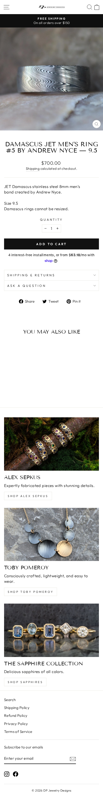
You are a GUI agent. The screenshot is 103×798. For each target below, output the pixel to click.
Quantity (51, 219)
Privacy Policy (16, 723)
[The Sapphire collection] (51, 630)
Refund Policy (15, 715)
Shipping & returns (31, 275)
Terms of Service (18, 731)
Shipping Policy (16, 707)
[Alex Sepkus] (51, 444)
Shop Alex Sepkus (28, 496)
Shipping (33, 168)
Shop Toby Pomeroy (30, 592)
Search (10, 699)
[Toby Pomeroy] (51, 534)
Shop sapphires (25, 682)
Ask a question (26, 286)
